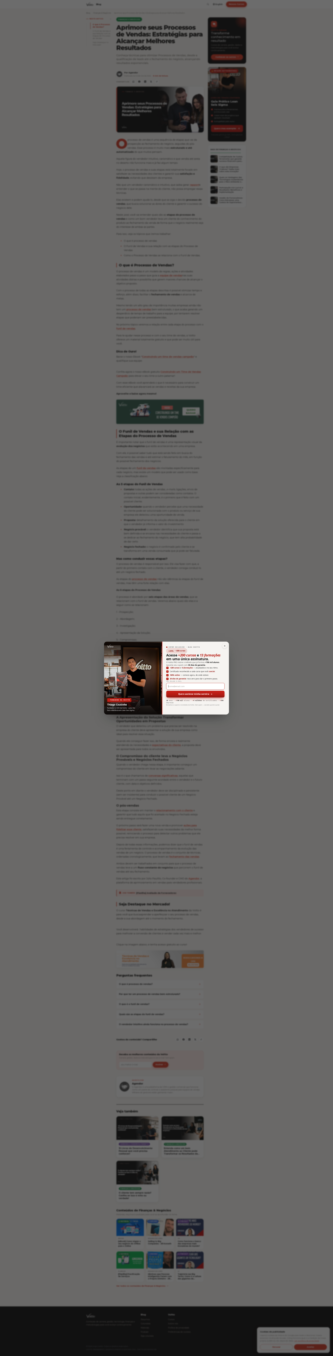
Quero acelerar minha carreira (193, 694)
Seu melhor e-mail (174, 681)
